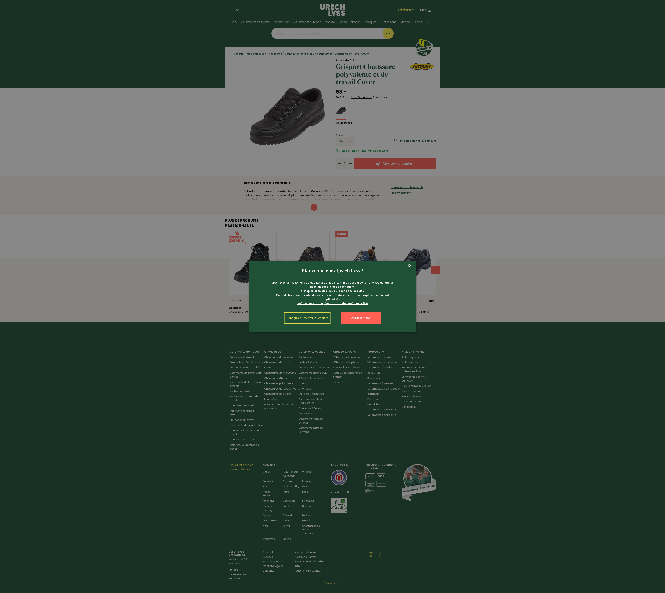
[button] (307, 318)
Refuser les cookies (310, 303)
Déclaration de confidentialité (346, 303)
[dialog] (332, 296)
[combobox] (410, 265)
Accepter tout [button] (360, 318)
